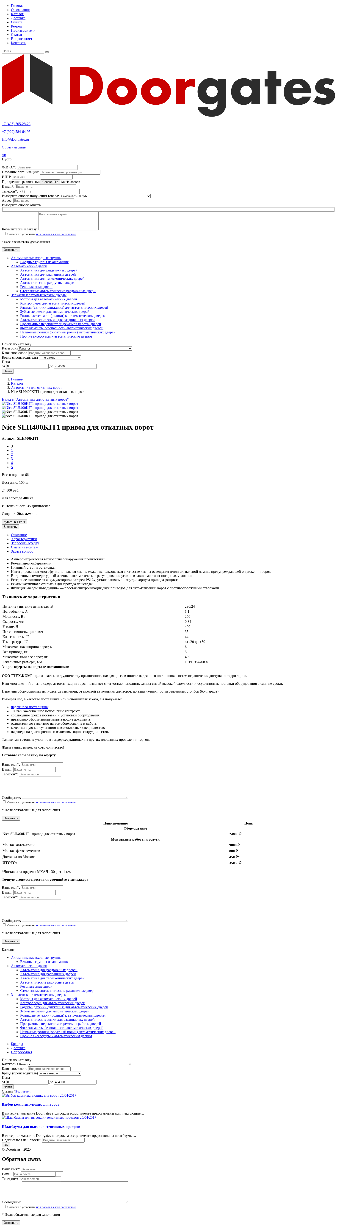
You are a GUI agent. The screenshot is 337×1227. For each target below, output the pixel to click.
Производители (23, 30)
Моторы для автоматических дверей (48, 299)
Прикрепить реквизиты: (21, 182)
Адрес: (7, 200)
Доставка (18, 18)
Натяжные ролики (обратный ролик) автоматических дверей (68, 332)
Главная (17, 6)
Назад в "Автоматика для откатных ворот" (35, 399)
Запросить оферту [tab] (25, 543)
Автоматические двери (29, 266)
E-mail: (8, 186)
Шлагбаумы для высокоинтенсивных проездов (41, 1127)
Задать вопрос (22, 551)
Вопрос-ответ (21, 39)
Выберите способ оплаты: (22, 205)
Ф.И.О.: (9, 167)
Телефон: (10, 191)
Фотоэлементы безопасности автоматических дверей (61, 328)
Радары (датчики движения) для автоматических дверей (64, 307)
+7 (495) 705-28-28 (16, 124)
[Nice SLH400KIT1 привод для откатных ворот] (40, 403)
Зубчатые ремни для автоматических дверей (54, 311)
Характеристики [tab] (24, 539)
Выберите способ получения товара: (30, 196)
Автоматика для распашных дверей (48, 274)
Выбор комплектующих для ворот (30, 1104)
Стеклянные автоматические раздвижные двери (58, 291)
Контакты (18, 43)
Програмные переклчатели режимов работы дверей (60, 324)
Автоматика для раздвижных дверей (48, 270)
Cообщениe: (12, 797)
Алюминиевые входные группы (36, 258)
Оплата (16, 22)
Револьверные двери (36, 287)
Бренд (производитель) (20, 357)
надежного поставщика (29, 707)
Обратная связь (14, 147)
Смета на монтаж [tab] (24, 547)
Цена (6, 362)
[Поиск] (47, 52)
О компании (20, 10)
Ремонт (16, 26)
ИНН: (7, 177)
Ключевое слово (14, 353)
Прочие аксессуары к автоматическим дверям (56, 336)
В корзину (10, 526)
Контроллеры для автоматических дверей (52, 303)
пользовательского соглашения (56, 234)
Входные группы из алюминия (44, 262)
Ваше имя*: (11, 764)
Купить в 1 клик (14, 522)
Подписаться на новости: (21, 1140)
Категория (10, 348)
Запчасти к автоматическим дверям (38, 295)
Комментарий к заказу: (20, 229)
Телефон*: (10, 774)
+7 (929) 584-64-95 (16, 132)
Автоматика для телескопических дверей (52, 278)
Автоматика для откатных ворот (36, 387)
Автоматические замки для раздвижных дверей (57, 320)
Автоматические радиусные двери (47, 283)
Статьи (16, 34)
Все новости (23, 1091)
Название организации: (21, 172)
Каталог (17, 14)
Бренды (17, 1044)
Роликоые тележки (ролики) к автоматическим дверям (62, 316)
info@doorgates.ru (15, 139)
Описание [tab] (19, 535)
